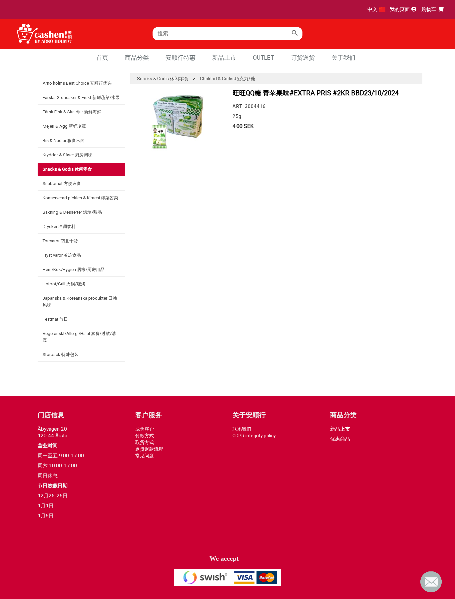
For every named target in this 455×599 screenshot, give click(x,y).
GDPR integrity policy (254, 435)
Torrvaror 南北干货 (60, 240)
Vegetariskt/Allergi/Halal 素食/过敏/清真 (79, 337)
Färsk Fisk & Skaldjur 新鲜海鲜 (72, 111)
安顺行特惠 (181, 57)
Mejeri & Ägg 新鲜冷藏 (64, 126)
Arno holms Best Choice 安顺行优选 (77, 83)
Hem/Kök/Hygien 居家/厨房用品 (74, 269)
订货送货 (303, 57)
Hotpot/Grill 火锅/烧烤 (64, 283)
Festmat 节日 (55, 319)
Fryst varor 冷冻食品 (62, 255)
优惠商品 (340, 439)
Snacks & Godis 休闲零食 (67, 169)
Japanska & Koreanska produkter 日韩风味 (80, 301)
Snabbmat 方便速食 (62, 183)
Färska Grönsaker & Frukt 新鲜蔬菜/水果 (81, 97)
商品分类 (137, 57)
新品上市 (224, 57)
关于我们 (343, 57)
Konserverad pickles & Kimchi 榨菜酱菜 (80, 197)
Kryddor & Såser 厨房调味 (67, 154)
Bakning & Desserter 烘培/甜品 (72, 212)
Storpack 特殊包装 (61, 354)
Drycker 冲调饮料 (59, 226)
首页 (102, 57)
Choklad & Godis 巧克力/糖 (227, 78)
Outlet (263, 57)
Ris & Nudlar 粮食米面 (64, 140)
